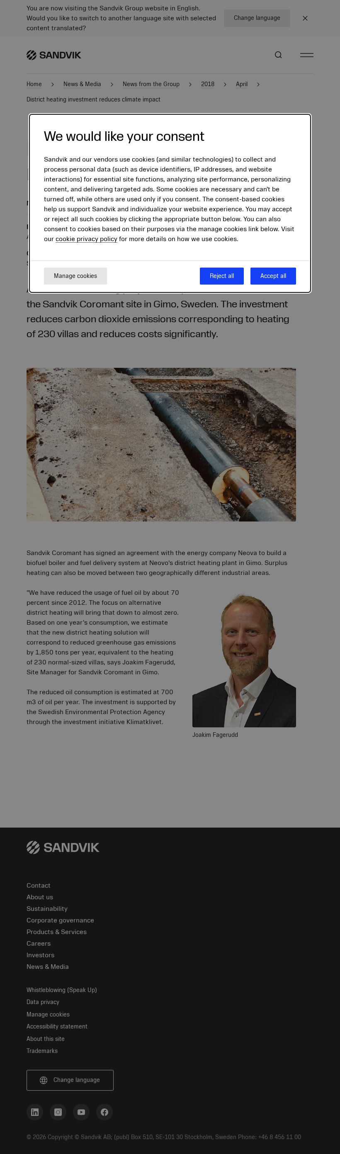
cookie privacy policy (86, 239)
